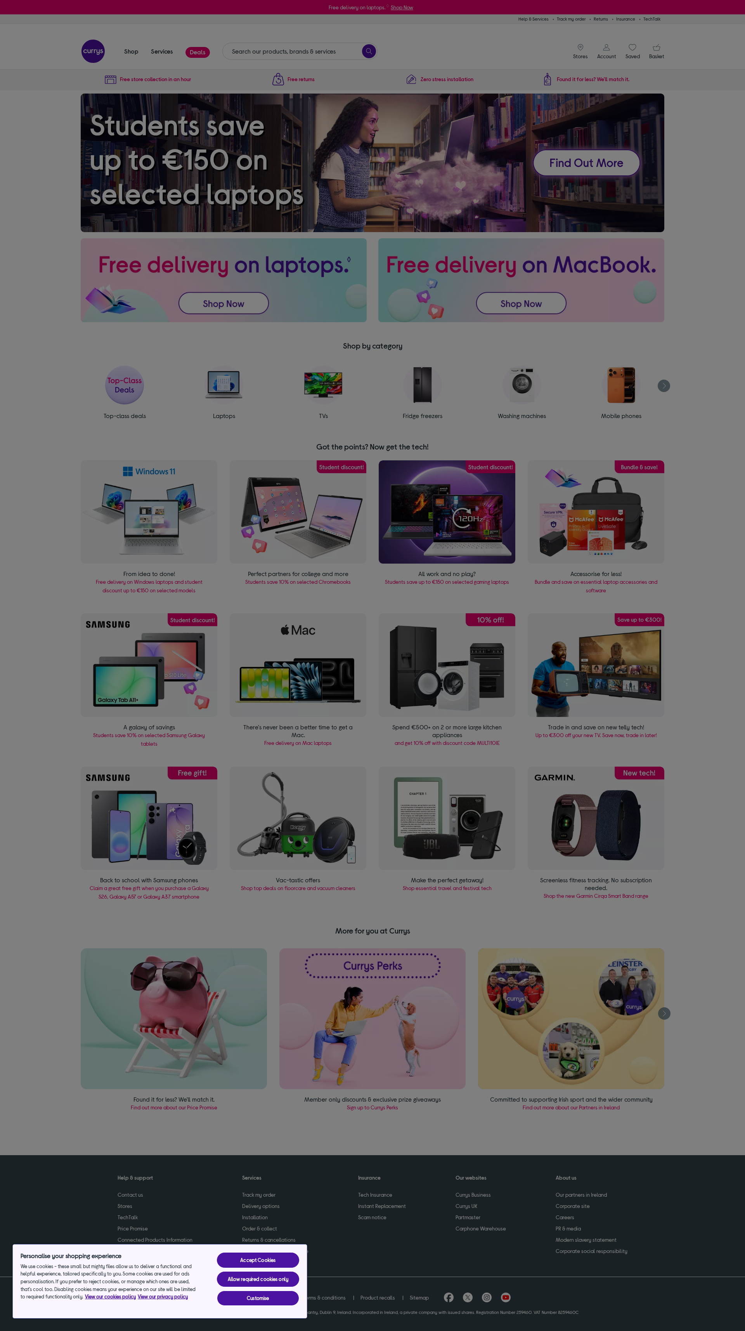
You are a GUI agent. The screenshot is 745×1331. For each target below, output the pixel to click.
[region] (159, 1281)
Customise (258, 1298)
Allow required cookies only (258, 1279)
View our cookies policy (110, 1296)
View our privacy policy (163, 1296)
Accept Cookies (257, 1260)
